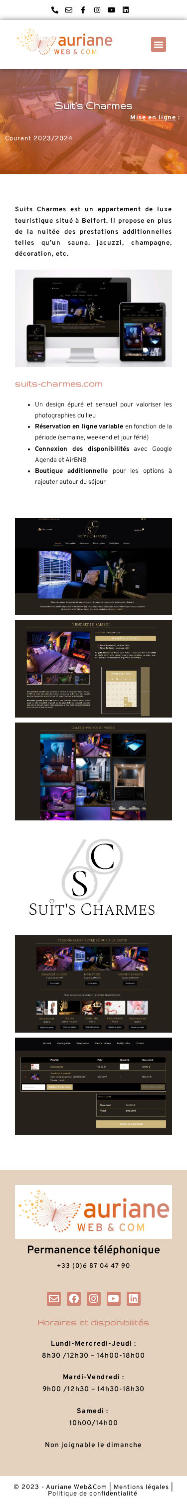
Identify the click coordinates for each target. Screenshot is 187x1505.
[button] (158, 44)
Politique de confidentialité (94, 1494)
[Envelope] (69, 10)
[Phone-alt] (55, 10)
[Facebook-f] (83, 10)
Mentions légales (141, 1488)
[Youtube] (112, 10)
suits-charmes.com (59, 383)
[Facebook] (74, 1299)
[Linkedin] (126, 10)
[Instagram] (98, 10)
